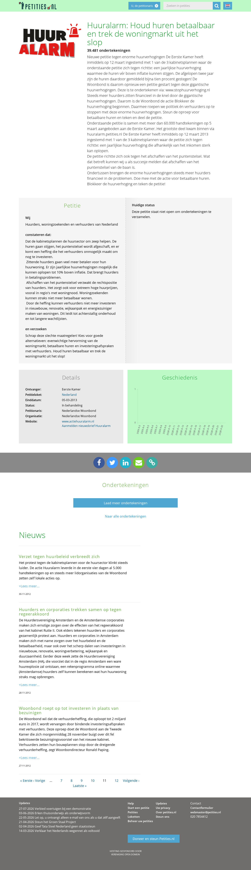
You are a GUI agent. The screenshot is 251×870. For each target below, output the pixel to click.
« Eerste (26, 780)
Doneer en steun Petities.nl (154, 838)
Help (131, 803)
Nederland (69, 395)
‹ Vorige (39, 780)
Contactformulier (201, 808)
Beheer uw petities (140, 821)
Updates (161, 803)
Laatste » (80, 785)
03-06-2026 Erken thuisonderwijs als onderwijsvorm (54, 813)
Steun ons (162, 816)
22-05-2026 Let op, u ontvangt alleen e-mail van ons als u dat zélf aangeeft (69, 817)
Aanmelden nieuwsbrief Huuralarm (86, 426)
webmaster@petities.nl (205, 812)
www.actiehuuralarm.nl (78, 421)
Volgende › (131, 780)
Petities (133, 812)
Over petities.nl (166, 812)
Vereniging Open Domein (125, 854)
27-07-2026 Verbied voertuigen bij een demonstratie (55, 809)
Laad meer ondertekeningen (125, 503)
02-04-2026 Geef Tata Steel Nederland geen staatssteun (57, 826)
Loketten (134, 816)
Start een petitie (138, 808)
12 (116, 780)
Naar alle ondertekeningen (125, 516)
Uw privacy (163, 808)
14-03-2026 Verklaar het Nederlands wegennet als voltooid (59, 831)
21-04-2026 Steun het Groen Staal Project (47, 822)
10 (92, 780)
